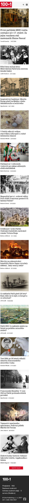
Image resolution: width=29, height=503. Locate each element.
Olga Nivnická (3, 106)
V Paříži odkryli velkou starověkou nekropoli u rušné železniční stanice (13, 133)
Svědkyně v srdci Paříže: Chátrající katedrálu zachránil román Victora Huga (13, 231)
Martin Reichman (4, 171)
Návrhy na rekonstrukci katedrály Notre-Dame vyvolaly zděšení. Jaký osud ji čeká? (14, 263)
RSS (13, 486)
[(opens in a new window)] (25, 493)
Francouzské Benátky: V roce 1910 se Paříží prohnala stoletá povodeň (13, 393)
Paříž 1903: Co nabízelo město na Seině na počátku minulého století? (13, 328)
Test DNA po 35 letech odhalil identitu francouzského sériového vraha (12, 360)
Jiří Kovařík (3, 301)
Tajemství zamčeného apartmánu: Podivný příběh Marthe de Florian (12, 425)
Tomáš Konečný (4, 41)
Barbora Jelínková (5, 236)
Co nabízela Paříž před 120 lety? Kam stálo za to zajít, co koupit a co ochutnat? (13, 296)
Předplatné (6, 486)
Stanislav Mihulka (4, 138)
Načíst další (16, 468)
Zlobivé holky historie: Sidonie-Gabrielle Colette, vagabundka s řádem (13, 458)
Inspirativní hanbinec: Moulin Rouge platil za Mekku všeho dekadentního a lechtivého (13, 101)
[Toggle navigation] (27, 4)
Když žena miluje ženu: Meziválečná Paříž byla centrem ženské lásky (14, 69)
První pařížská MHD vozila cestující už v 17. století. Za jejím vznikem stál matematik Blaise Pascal (13, 34)
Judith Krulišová (4, 73)
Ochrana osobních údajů (10, 491)
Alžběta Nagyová (4, 463)
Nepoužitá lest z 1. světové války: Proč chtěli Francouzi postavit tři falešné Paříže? (14, 198)
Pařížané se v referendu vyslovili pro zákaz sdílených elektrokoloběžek (13, 166)
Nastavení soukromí (9, 488)
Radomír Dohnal (4, 203)
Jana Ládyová (4, 430)
